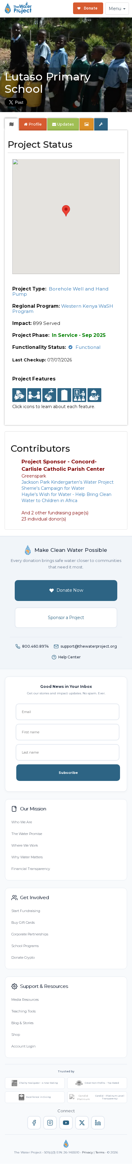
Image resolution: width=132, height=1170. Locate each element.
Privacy (87, 1152)
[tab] (11, 124)
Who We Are (21, 822)
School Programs (25, 946)
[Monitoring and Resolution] (94, 395)
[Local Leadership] (19, 395)
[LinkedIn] (98, 1122)
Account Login (23, 1046)
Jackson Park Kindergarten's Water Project (67, 482)
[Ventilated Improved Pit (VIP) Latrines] (64, 395)
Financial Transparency (30, 869)
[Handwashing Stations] (49, 395)
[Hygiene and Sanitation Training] (79, 395)
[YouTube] (66, 1122)
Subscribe (68, 772)
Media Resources (25, 999)
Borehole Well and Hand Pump (60, 291)
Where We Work (24, 845)
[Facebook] (34, 1122)
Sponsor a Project (66, 617)
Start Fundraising (25, 911)
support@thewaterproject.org (88, 646)
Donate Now (69, 590)
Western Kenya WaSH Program (62, 308)
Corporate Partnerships (29, 934)
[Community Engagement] (34, 395)
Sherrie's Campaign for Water (52, 488)
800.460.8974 (35, 646)
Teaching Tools (23, 1011)
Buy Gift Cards (23, 922)
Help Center (69, 657)
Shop (15, 1034)
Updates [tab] (65, 124)
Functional (88, 347)
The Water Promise (26, 834)
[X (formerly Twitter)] (82, 1122)
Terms (99, 1152)
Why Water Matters (27, 857)
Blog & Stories (22, 1023)
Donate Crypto (23, 957)
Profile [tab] (35, 124)
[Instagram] (50, 1122)
